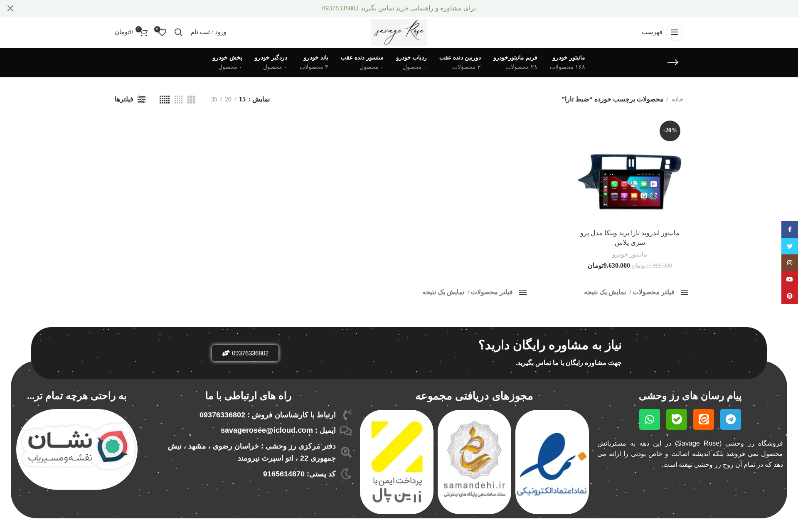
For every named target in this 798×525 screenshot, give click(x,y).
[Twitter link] (789, 246)
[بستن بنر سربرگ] (10, 8)
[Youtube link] (789, 279)
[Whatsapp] (649, 419)
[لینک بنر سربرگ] (411, 8)
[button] (245, 353)
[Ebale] (676, 419)
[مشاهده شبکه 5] (165, 100)
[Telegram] (730, 419)
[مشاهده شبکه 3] (191, 100)
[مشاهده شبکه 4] (178, 100)
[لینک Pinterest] (789, 296)
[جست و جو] (178, 32)
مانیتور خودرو (629, 254)
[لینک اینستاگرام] (789, 262)
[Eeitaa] (703, 419)
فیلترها (124, 99)
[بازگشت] (673, 62)
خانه (676, 99)
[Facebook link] (789, 229)
